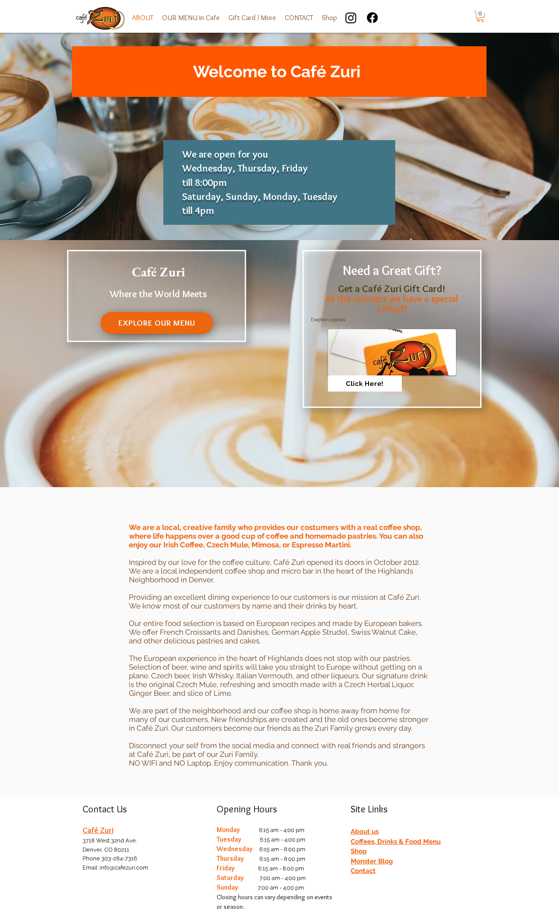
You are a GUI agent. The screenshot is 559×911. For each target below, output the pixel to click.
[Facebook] (372, 17)
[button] (191, 17)
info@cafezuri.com (124, 867)
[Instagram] (351, 17)
